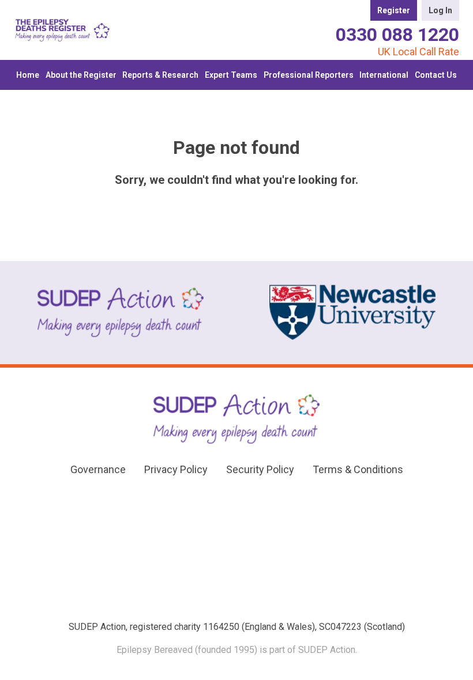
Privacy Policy (176, 469)
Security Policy (260, 469)
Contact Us (436, 75)
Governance (98, 469)
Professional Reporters (309, 75)
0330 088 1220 (397, 34)
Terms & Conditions (358, 469)
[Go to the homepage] (62, 30)
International (383, 75)
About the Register (81, 75)
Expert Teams (231, 75)
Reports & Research (160, 75)
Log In (440, 10)
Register (393, 10)
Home (27, 75)
